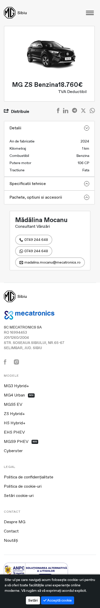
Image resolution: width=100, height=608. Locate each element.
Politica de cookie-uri (23, 487)
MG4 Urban (19, 395)
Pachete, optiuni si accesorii (35, 197)
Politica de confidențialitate (28, 477)
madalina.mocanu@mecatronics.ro (52, 262)
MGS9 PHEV (20, 442)
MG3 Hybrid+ (16, 386)
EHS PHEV (14, 432)
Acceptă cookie (59, 600)
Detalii (15, 128)
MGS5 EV (13, 405)
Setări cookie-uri (19, 496)
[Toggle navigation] (90, 12)
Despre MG (14, 522)
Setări (33, 600)
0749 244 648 (36, 239)
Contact (11, 531)
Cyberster (13, 451)
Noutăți (11, 541)
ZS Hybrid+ (14, 414)
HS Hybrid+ (14, 423)
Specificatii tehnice (27, 183)
